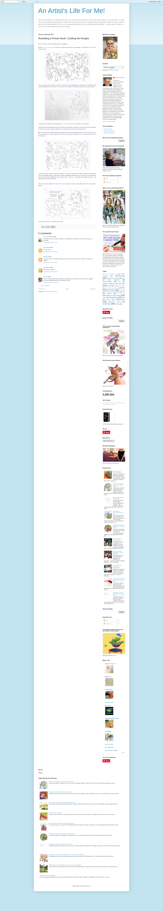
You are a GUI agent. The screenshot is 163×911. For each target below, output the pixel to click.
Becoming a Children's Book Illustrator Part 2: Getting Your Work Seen (67, 854)
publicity (105, 291)
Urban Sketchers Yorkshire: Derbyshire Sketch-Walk (62, 802)
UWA (123, 278)
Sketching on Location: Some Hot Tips (118, 513)
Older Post (92, 288)
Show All (123, 752)
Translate (115, 70)
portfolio (121, 290)
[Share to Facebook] (52, 227)
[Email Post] (42, 226)
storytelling (113, 297)
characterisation (107, 281)
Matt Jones (108, 705)
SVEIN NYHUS (109, 689)
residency (122, 292)
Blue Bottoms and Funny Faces (117, 539)
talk (124, 297)
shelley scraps (109, 744)
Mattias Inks (108, 676)
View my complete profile (109, 121)
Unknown (45, 256)
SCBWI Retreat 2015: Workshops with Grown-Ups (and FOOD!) (65, 865)
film (113, 283)
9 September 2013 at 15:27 (50, 262)
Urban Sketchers (113, 280)
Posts (106, 179)
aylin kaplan (46, 247)
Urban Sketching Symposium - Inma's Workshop (118, 553)
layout (109, 286)
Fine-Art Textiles (108, 129)
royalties (120, 293)
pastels (122, 288)
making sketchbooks (119, 285)
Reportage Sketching (109, 131)
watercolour (120, 300)
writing (117, 304)
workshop (106, 304)
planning (110, 290)
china (119, 281)
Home (67, 288)
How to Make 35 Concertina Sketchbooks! (117, 566)
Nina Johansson (109, 747)
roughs (109, 293)
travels (108, 300)
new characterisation (67, 123)
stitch (104, 297)
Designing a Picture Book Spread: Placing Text (118, 594)
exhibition (105, 283)
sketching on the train (111, 295)
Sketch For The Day (110, 663)
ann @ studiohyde (48, 236)
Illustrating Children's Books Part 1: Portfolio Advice (119, 526)
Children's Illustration (109, 132)
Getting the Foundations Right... (48, 875)
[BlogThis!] (48, 227)
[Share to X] (50, 227)
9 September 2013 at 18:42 (50, 271)
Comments (108, 182)
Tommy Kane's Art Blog (111, 750)
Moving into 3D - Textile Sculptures (117, 472)
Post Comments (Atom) (51, 291)
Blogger (88, 886)
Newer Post (42, 288)
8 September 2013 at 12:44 (50, 251)
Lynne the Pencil (119, 77)
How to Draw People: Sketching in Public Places (118, 485)
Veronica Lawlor (109, 702)
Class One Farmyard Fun (110, 274)
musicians (114, 288)
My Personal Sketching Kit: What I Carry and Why (119, 580)
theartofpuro (46, 267)
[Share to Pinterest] (54, 227)
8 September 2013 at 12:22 (50, 242)
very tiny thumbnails (48, 47)
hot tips (122, 283)
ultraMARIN (108, 731)
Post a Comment (45, 285)
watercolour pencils (114, 302)
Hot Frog (45, 276)
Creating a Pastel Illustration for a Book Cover (60, 792)
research (112, 292)
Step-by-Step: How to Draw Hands (118, 498)
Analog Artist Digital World (112, 718)
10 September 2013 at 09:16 (50, 282)
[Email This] (46, 227)
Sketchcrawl (120, 276)
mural (106, 288)
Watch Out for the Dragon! (55, 812)
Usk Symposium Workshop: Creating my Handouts (61, 823)
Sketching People (112, 278)
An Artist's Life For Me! (71, 10)
